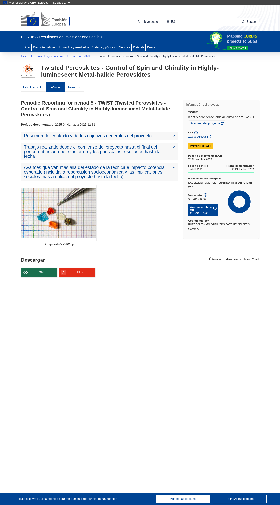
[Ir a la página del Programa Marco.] (28, 71)
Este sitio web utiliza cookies (39, 498)
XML (42, 272)
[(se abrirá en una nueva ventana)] (51, 19)
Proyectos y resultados (73, 47)
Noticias (124, 47)
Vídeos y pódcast (104, 47)
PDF (80, 272)
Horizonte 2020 (80, 56)
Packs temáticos (44, 47)
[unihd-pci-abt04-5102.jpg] (59, 213)
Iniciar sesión (151, 21)
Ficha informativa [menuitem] (33, 87)
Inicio (26, 47)
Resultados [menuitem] (74, 87)
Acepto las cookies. (183, 498)
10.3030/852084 (198, 136)
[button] (170, 22)
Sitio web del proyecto (205, 123)
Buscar (152, 47)
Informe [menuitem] (55, 87)
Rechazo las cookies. (239, 498)
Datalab (138, 47)
